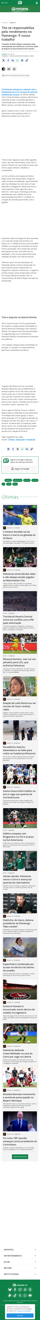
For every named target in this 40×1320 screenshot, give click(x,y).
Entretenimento (13, 1255)
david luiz (27, 480)
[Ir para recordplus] (10, 1295)
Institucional (11, 1274)
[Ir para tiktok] (15, 1295)
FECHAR (20, 1315)
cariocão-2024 (17, 480)
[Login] (37, 2)
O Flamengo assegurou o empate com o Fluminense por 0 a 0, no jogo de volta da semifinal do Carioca (19, 92)
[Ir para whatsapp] (25, 1295)
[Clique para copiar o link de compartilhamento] (27, 60)
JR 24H (7, 1262)
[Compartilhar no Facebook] (8, 60)
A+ (9, 69)
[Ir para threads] (30, 1289)
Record (8, 1268)
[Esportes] (20, 8)
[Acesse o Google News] (22, 60)
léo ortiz (35, 480)
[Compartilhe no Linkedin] (13, 60)
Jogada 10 (13, 22)
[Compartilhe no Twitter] (3, 60)
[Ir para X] (20, 1295)
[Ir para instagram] (20, 1289)
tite (3, 484)
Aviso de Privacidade (24, 1311)
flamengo (8, 480)
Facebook (31, 439)
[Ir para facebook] (15, 1289)
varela (9, 484)
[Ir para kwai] (25, 1289)
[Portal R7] (20, 2)
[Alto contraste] (3, 69)
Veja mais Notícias (20, 1157)
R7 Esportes (5, 22)
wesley (15, 484)
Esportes (8, 1249)
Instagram (20, 439)
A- (14, 69)
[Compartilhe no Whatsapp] (17, 60)
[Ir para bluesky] (10, 1289)
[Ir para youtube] (30, 1295)
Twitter (11, 439)
